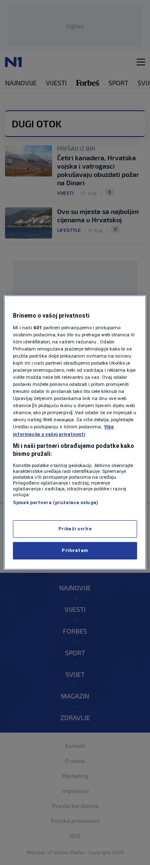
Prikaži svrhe (75, 529)
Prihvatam (75, 550)
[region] (75, 432)
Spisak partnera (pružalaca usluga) (55, 502)
